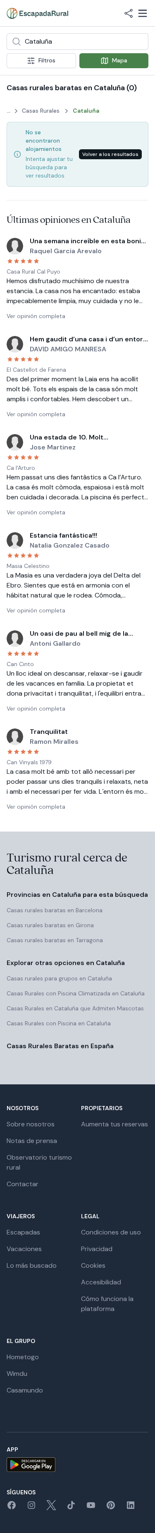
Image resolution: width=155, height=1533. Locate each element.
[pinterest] (111, 1507)
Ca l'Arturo (21, 468)
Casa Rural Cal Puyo (33, 271)
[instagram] (31, 1507)
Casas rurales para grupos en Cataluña (59, 978)
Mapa (119, 60)
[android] (77, 1464)
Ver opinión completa (36, 316)
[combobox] (77, 41)
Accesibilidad (101, 1282)
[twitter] (51, 1507)
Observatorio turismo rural (39, 1162)
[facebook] (12, 1507)
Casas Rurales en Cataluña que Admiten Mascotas (75, 1008)
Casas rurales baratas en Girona (50, 925)
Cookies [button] (93, 1265)
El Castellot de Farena (36, 369)
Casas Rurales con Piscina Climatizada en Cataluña (76, 993)
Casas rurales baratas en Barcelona (55, 910)
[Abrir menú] (142, 13)
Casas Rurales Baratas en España (60, 1046)
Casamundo (25, 1390)
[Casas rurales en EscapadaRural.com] (37, 13)
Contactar (22, 1184)
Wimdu (17, 1373)
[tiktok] (71, 1507)
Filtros (46, 60)
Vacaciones (24, 1248)
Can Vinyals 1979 (29, 762)
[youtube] (91, 1507)
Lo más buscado (32, 1265)
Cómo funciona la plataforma (107, 1303)
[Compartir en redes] (128, 13)
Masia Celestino (28, 566)
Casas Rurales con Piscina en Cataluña (59, 1023)
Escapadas (23, 1232)
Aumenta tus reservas (114, 1124)
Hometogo (23, 1357)
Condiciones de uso (111, 1232)
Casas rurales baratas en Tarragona (55, 940)
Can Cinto (20, 664)
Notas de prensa (32, 1140)
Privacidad (96, 1248)
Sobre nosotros (31, 1124)
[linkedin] (131, 1507)
